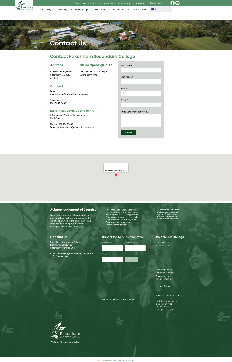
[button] (46, 9)
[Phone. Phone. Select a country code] (125, 93)
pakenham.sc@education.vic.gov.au (69, 94)
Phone (124, 88)
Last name (127, 77)
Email (124, 100)
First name (127, 65)
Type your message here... (134, 111)
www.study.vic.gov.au (116, 224)
